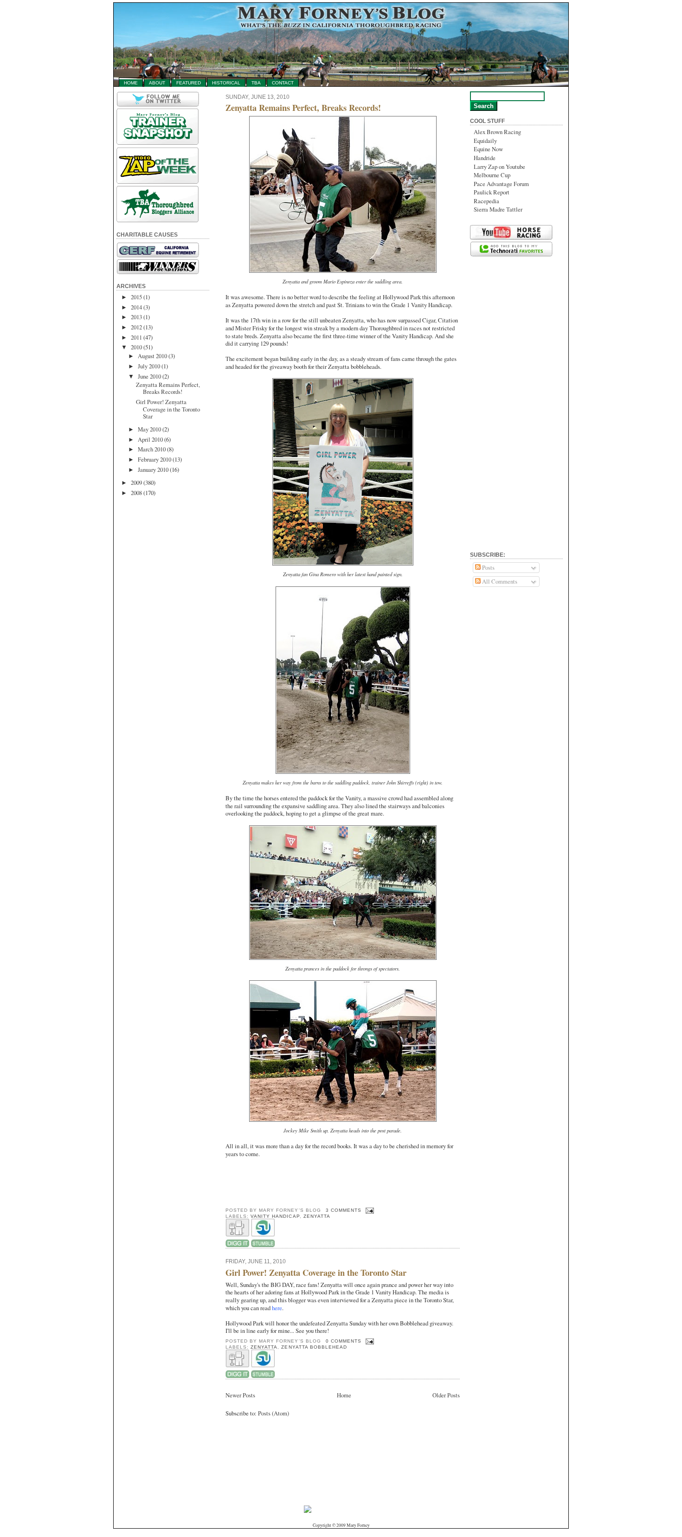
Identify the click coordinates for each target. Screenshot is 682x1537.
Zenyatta (316, 1216)
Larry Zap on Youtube (499, 166)
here (277, 1308)
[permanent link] (263, 1245)
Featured (188, 82)
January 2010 (153, 469)
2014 (136, 307)
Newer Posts (240, 1395)
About (157, 82)
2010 (136, 347)
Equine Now (488, 149)
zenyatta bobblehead (314, 1347)
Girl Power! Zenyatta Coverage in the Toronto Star (168, 409)
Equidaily (485, 140)
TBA (256, 82)
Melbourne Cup (492, 175)
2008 (136, 493)
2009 (136, 482)
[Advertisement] (153, 645)
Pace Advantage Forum (501, 184)
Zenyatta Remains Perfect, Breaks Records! (168, 388)
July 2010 (149, 366)
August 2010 (152, 356)
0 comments (343, 1341)
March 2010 (152, 449)
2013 (136, 317)
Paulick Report (491, 192)
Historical (226, 82)
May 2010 (149, 429)
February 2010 (154, 459)
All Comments (499, 581)
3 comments (343, 1210)
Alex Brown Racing (497, 132)
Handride (484, 158)
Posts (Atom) (273, 1413)
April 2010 (150, 439)
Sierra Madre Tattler (498, 209)
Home (131, 82)
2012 (136, 327)
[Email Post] (368, 1210)
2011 (136, 337)
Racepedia (486, 201)
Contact (283, 82)
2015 (136, 297)
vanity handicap (275, 1216)
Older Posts (446, 1395)
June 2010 (149, 376)
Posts (488, 567)
